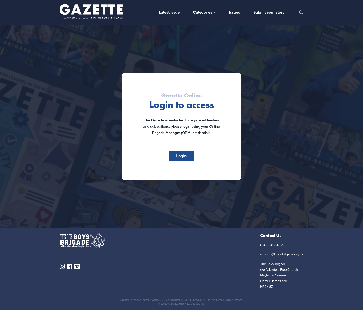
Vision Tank (201, 303)
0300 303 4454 (272, 245)
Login (181, 156)
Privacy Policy (177, 303)
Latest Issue (169, 12)
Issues (234, 12)
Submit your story (268, 12)
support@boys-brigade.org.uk (281, 254)
